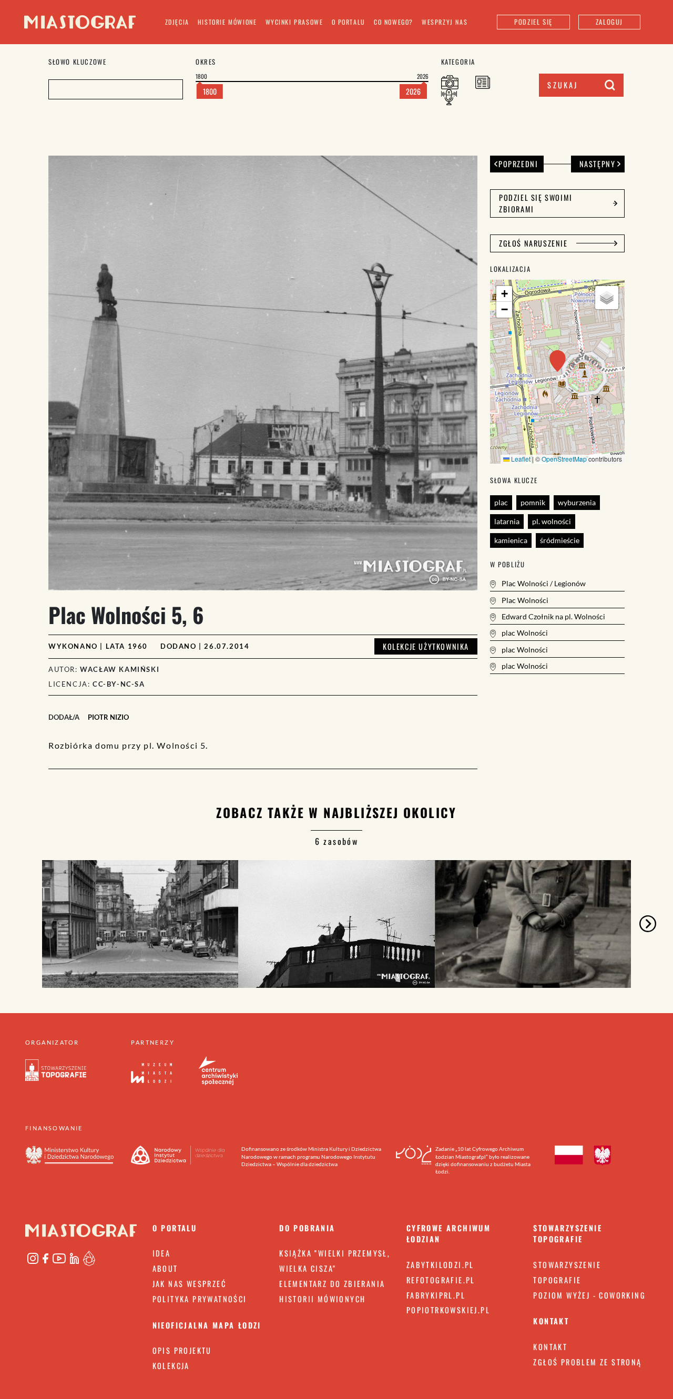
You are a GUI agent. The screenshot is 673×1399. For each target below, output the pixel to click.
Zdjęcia (177, 21)
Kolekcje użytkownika (426, 646)
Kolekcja (171, 1365)
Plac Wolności (524, 600)
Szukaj (562, 84)
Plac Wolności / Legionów (543, 583)
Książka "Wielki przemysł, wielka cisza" (334, 1261)
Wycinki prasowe (294, 21)
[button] (557, 361)
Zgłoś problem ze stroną (587, 1361)
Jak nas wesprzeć (189, 1283)
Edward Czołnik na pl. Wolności (552, 616)
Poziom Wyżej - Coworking (589, 1295)
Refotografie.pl (440, 1279)
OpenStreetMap (564, 458)
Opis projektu (182, 1350)
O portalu (348, 21)
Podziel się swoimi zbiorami (536, 203)
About (165, 1268)
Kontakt (550, 1346)
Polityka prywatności (199, 1298)
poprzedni (518, 163)
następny (597, 163)
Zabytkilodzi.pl (440, 1264)
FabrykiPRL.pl (435, 1295)
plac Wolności (524, 632)
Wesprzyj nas (444, 21)
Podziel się (533, 22)
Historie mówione (227, 21)
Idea (161, 1253)
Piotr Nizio (108, 717)
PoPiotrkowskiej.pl (448, 1309)
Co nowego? (393, 21)
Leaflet (520, 458)
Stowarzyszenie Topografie (567, 1272)
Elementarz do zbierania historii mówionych (332, 1291)
